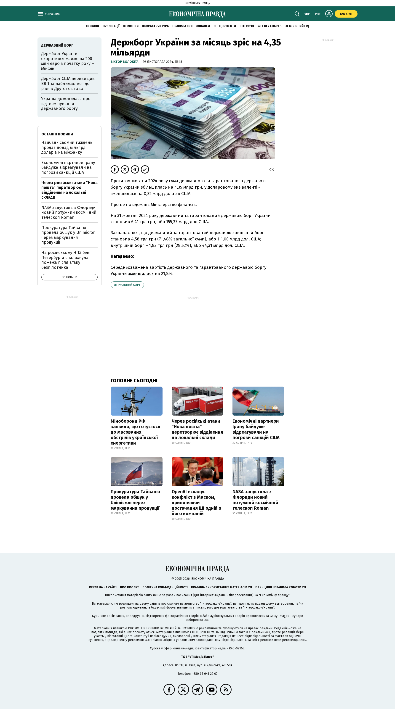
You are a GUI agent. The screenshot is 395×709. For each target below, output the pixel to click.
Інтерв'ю (247, 26)
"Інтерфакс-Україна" (215, 604)
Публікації (111, 26)
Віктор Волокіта (125, 62)
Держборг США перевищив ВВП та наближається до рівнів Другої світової (68, 83)
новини (92, 26)
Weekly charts (270, 26)
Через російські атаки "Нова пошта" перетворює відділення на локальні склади (197, 429)
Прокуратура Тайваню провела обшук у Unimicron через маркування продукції (135, 500)
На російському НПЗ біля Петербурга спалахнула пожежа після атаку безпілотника (66, 260)
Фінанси (203, 26)
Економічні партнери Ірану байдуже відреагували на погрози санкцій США (256, 429)
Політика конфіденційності (165, 587)
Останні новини (57, 134)
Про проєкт (129, 587)
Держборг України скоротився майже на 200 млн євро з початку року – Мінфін (67, 61)
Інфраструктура (155, 26)
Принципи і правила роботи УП (280, 587)
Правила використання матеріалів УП (221, 587)
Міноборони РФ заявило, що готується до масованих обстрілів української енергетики (135, 432)
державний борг (127, 285)
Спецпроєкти (225, 26)
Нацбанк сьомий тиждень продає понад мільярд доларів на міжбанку (66, 147)
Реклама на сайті (103, 587)
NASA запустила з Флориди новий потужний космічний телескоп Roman (255, 500)
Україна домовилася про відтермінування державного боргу (66, 103)
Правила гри (182, 26)
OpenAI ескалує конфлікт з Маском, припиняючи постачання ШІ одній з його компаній (196, 502)
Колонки (131, 26)
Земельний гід (297, 26)
